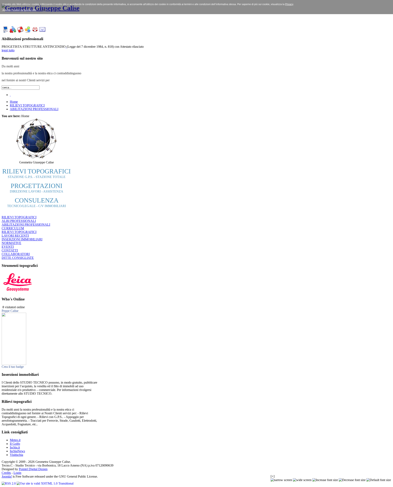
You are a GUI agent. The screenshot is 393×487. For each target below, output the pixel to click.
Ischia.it (15, 447)
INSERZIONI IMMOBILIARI (22, 239)
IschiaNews (17, 451)
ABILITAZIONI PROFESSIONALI (26, 224)
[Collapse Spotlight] (10, 94)
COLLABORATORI (16, 254)
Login (17, 473)
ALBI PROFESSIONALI (19, 221)
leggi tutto (8, 50)
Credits (6, 473)
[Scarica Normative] (27, 31)
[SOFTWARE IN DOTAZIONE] (5, 31)
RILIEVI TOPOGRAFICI (19, 217)
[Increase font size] (325, 480)
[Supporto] (35, 31)
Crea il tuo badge (13, 366)
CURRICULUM (13, 228)
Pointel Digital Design (33, 469)
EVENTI (8, 246)
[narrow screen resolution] (281, 480)
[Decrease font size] (352, 480)
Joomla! (7, 476)
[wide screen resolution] (302, 480)
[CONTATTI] (42, 31)
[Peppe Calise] (14, 364)
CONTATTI (10, 250)
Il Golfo (15, 443)
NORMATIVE (11, 243)
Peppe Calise (10, 311)
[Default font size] (378, 480)
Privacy (289, 4)
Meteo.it (15, 440)
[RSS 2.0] (9, 483)
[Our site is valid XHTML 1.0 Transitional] (45, 483)
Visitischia (16, 454)
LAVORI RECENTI (15, 235)
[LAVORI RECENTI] (20, 31)
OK (44, 10)
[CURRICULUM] (13, 31)
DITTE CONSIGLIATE (18, 257)
